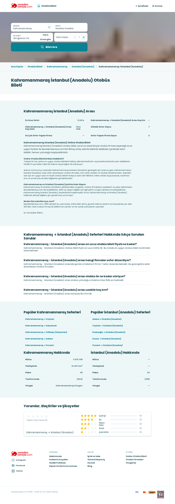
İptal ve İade (94, 456)
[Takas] (49, 27)
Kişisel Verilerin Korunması (63, 466)
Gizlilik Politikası (57, 462)
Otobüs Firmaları (135, 459)
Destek (158, 6)
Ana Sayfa (17, 66)
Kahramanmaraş (57, 66)
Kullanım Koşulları (58, 459)
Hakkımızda (55, 456)
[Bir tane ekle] (83, 37)
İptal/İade (143, 6)
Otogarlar (131, 462)
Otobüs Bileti (35, 66)
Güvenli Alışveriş (96, 459)
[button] (142, 6)
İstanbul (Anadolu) (83, 66)
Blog (90, 466)
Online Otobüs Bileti (136, 456)
